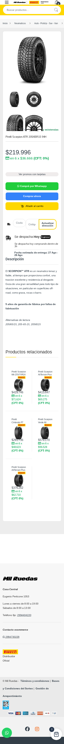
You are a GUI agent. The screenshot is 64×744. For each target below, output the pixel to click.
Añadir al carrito (34, 206)
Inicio (5, 23)
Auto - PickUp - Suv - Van (46, 23)
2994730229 (12, 636)
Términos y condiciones (34, 680)
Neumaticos (20, 23)
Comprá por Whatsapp (33, 186)
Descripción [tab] (15, 259)
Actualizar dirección (48, 224)
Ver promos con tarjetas (32, 174)
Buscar (56, 10)
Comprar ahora (32, 196)
